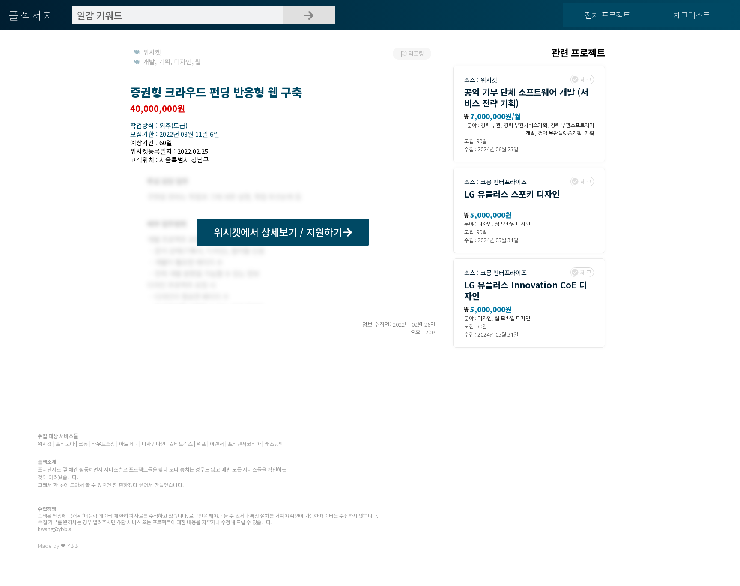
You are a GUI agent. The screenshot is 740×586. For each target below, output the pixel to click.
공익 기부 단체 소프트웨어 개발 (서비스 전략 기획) (526, 97)
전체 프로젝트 (607, 15)
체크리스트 (692, 15)
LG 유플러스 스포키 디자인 (512, 194)
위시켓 (488, 79)
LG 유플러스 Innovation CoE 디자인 (525, 290)
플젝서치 (31, 15)
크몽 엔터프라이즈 (503, 181)
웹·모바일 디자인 (512, 224)
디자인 (484, 224)
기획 (589, 133)
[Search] (309, 15)
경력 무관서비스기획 (525, 125)
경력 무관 (490, 125)
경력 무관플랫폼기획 (560, 133)
